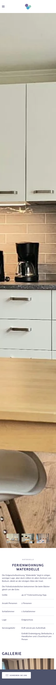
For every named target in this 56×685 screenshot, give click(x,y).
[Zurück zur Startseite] (28, 6)
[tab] (13, 538)
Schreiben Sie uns (18, 675)
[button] (3, 6)
